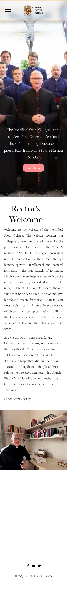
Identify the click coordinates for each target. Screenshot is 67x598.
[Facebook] (28, 566)
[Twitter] (39, 566)
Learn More (33, 168)
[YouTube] (33, 566)
